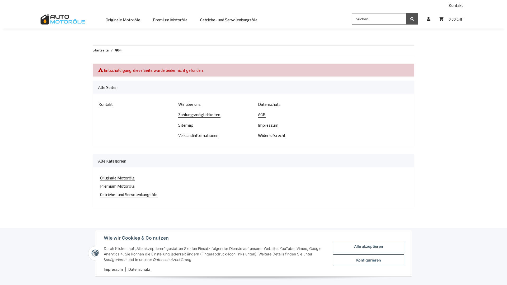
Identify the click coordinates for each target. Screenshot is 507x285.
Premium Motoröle (117, 185)
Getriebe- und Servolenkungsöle (128, 194)
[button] (428, 19)
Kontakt (456, 5)
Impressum (268, 124)
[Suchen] (412, 19)
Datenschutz (269, 104)
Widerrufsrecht (271, 135)
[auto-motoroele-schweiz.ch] (63, 19)
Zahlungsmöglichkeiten (199, 114)
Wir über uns (189, 104)
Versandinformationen (198, 135)
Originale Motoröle (117, 177)
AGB (261, 114)
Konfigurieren (368, 260)
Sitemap (185, 124)
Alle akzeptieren (368, 246)
